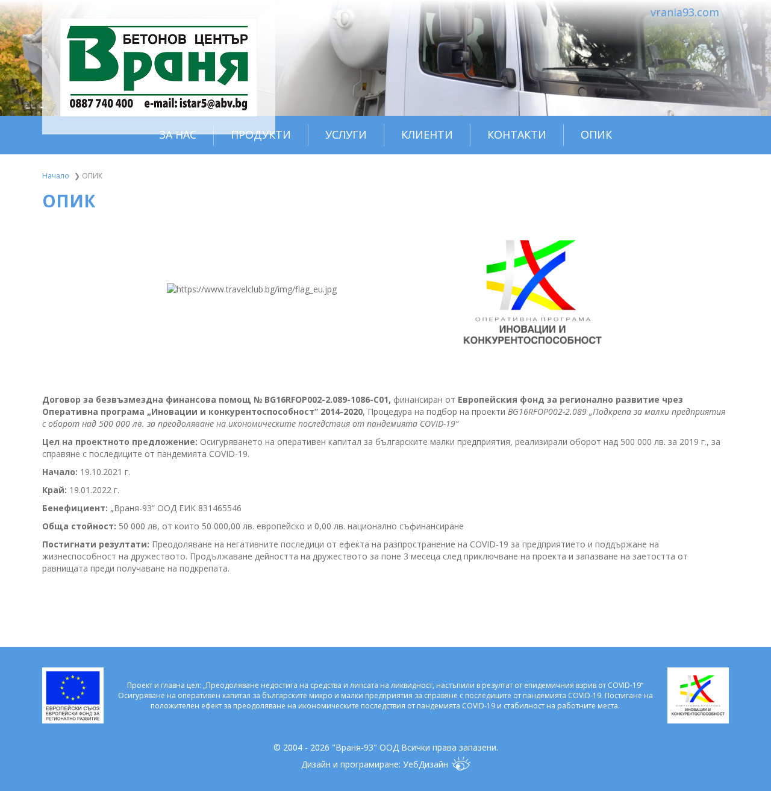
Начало (55, 176)
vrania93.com (685, 12)
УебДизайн (425, 764)
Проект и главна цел (163, 685)
